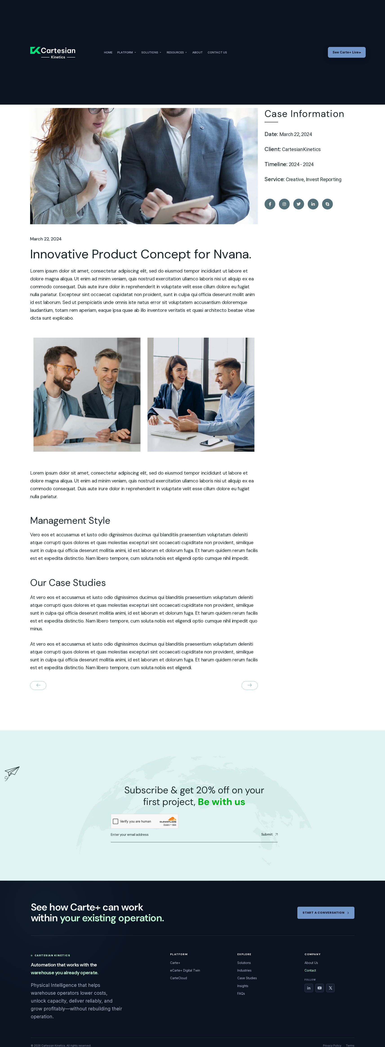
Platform (125, 52)
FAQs (241, 993)
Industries (244, 970)
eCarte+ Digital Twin (185, 970)
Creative (295, 179)
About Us (311, 963)
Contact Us (217, 52)
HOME (108, 52)
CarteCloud (178, 978)
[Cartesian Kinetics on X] (330, 988)
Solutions (149, 52)
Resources (175, 52)
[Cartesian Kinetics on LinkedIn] (309, 988)
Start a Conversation (324, 912)
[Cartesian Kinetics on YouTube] (319, 988)
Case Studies (247, 978)
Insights (242, 986)
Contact (310, 970)
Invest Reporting (324, 179)
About (197, 52)
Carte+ (175, 963)
